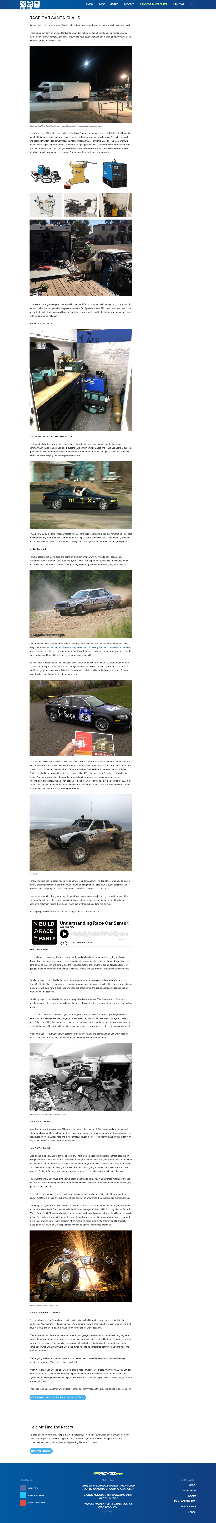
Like (72, 1488)
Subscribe (69, 1503)
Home (32, 13)
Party (113, 4)
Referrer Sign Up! (41, 1451)
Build (89, 4)
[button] (192, 4)
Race (101, 4)
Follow (70, 1495)
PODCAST (128, 4)
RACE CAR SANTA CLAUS (153, 4)
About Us (178, 4)
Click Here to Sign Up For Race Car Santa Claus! (57, 1397)
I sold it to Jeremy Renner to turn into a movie (103, 647)
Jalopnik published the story (63, 647)
